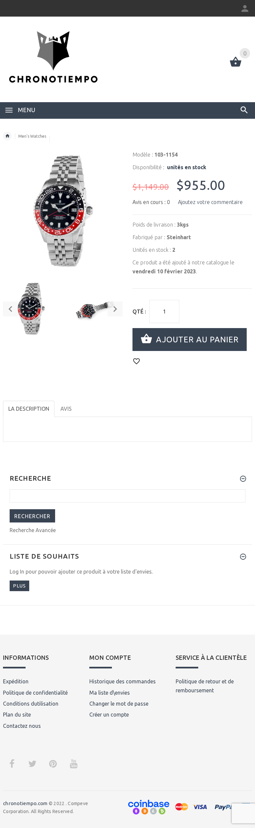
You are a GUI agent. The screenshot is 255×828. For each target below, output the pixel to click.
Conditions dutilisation (30, 704)
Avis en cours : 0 (151, 202)
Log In (17, 572)
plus (19, 585)
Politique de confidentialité (35, 693)
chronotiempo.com (25, 803)
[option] (31, 309)
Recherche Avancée (33, 530)
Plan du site (17, 715)
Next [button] (115, 309)
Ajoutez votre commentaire (210, 202)
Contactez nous (22, 726)
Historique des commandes (122, 681)
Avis (66, 409)
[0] (235, 66)
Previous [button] (10, 309)
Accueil (7, 136)
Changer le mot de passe (118, 704)
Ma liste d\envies (109, 693)
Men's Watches (32, 136)
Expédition (16, 681)
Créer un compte (109, 715)
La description (28, 409)
